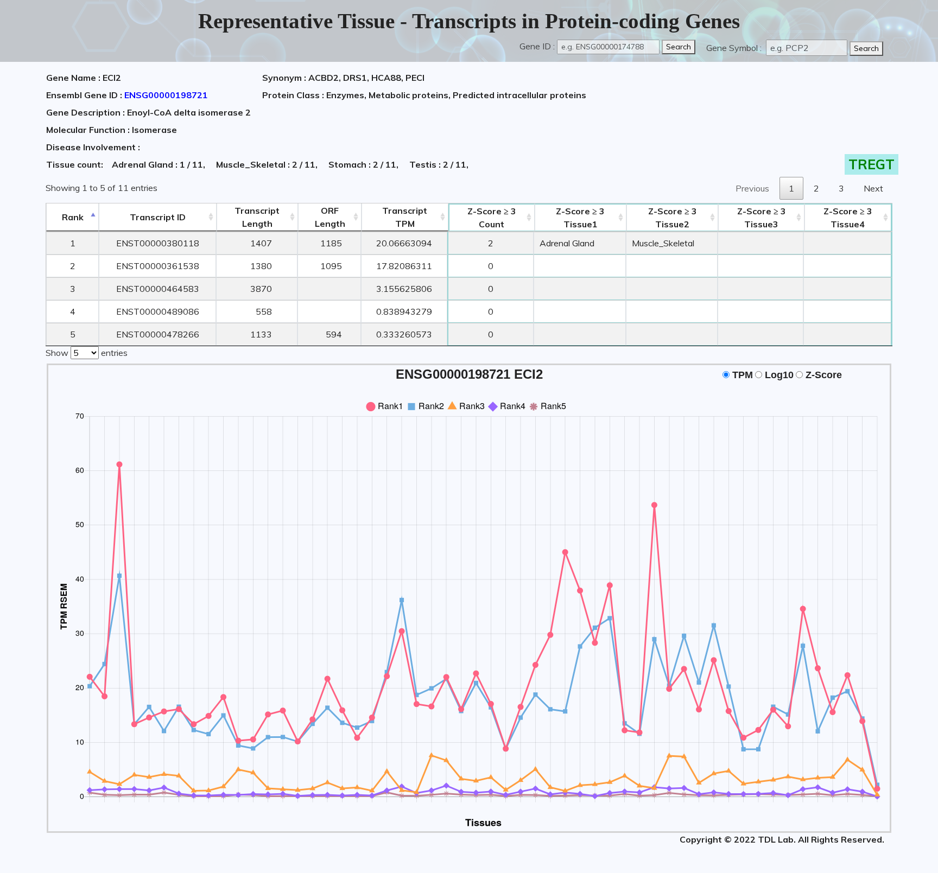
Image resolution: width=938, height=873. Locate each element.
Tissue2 (672, 218)
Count (491, 218)
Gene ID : (537, 46)
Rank (73, 217)
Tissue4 (847, 218)
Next (873, 188)
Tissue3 (761, 218)
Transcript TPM (404, 217)
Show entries (87, 352)
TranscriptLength (257, 217)
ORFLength (330, 217)
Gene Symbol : (735, 47)
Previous (752, 188)
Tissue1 (580, 218)
